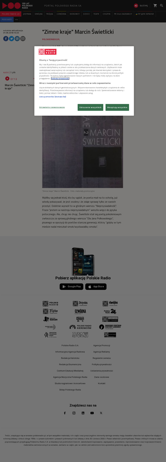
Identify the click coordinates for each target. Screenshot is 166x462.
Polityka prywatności (60, 78)
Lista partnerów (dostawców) (52, 96)
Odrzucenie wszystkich (90, 107)
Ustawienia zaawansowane (52, 107)
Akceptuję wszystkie (117, 107)
